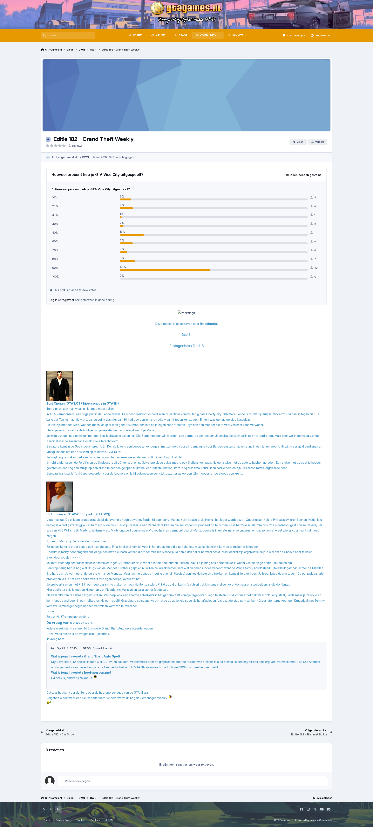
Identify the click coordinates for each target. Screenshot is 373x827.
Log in (53, 300)
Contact (81, 820)
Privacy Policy (64, 820)
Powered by (313, 820)
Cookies (95, 820)
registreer (68, 300)
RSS (110, 820)
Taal (46, 820)
